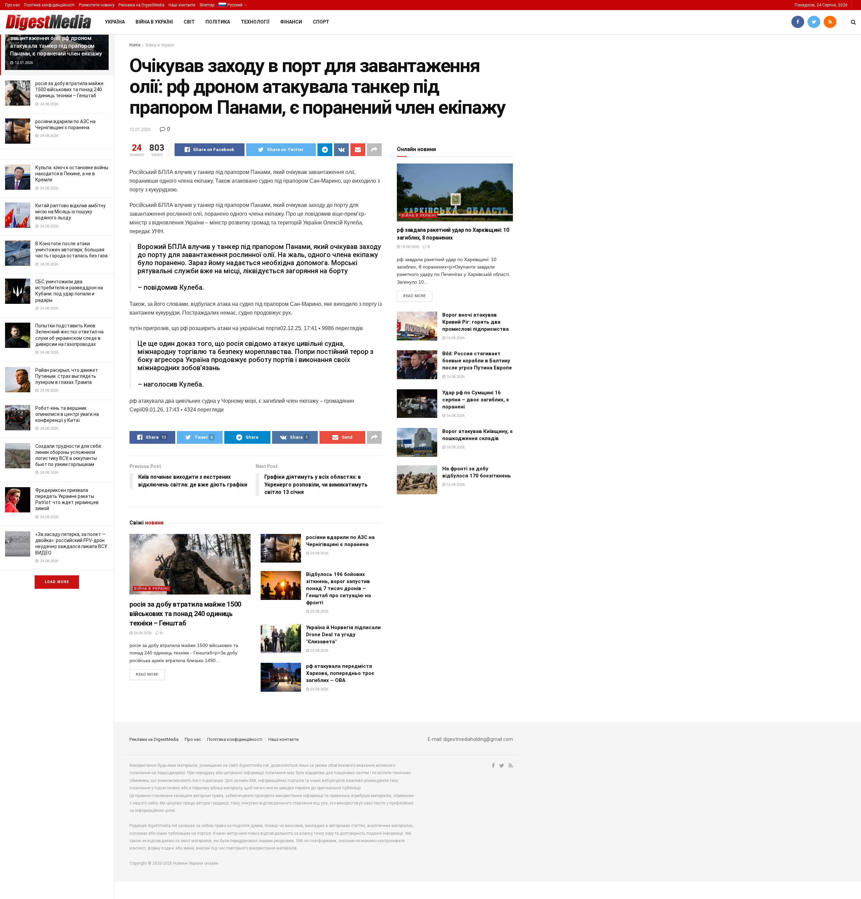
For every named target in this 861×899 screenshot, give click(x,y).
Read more (147, 674)
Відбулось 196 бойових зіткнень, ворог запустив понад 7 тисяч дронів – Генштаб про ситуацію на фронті (338, 588)
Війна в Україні (154, 22)
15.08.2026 (454, 484)
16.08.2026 (454, 338)
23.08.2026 (318, 611)
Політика (217, 22)
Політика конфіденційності (49, 5)
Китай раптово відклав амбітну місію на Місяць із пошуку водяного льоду (70, 211)
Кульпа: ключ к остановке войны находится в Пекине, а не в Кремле (71, 173)
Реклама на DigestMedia (141, 5)
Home (134, 45)
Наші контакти (182, 5)
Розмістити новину (96, 5)
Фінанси (291, 22)
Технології (255, 22)
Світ (189, 22)
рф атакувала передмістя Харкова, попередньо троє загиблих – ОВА (340, 673)
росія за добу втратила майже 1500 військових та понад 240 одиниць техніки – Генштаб (69, 89)
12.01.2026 (139, 129)
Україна (115, 22)
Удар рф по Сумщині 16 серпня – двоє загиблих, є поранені (475, 400)
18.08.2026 (409, 247)
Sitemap (206, 5)
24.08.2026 (142, 633)
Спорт (321, 22)
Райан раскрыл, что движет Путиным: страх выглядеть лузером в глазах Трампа (66, 376)
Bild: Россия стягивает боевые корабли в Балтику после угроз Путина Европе (477, 361)
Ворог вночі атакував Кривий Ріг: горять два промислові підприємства (475, 322)
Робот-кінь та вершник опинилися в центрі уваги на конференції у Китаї (67, 414)
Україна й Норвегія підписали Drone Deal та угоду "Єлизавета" (343, 634)
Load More (57, 582)
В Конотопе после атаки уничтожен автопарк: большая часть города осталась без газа (71, 249)
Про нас (12, 5)
